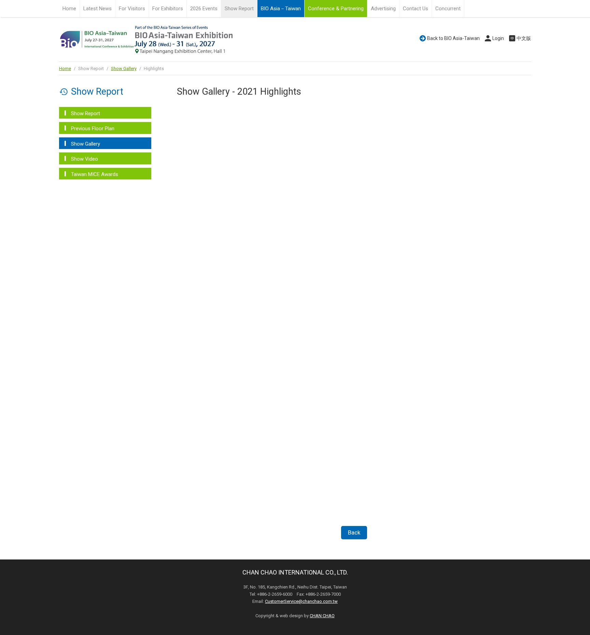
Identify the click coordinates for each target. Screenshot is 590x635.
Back (354, 532)
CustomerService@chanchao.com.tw (301, 601)
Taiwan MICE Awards (94, 174)
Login (498, 38)
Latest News (97, 8)
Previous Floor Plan (92, 128)
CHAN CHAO (322, 615)
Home (69, 8)
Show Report (85, 113)
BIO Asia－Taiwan (281, 8)
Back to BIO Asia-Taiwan (453, 38)
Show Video (84, 159)
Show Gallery (124, 68)
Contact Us (415, 8)
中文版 (524, 38)
